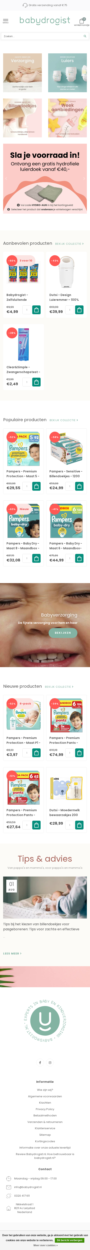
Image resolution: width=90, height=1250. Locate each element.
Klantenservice (45, 1128)
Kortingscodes (45, 1141)
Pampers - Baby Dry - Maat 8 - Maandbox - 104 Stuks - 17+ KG (22, 548)
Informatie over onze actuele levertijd (45, 1148)
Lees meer (11, 954)
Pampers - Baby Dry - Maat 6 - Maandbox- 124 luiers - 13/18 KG (65, 548)
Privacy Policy (45, 1109)
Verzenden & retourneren (45, 1122)
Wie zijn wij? (45, 1090)
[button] (6, 179)
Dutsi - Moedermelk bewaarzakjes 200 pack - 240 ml (64, 815)
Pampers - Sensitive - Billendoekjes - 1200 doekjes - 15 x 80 (65, 476)
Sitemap (45, 1135)
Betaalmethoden (45, 1115)
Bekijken (63, 633)
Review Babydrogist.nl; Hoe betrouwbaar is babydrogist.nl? (45, 1156)
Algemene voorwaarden (45, 1096)
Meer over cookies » (45, 1245)
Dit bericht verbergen (69, 1240)
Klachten (45, 1103)
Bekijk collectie (68, 243)
